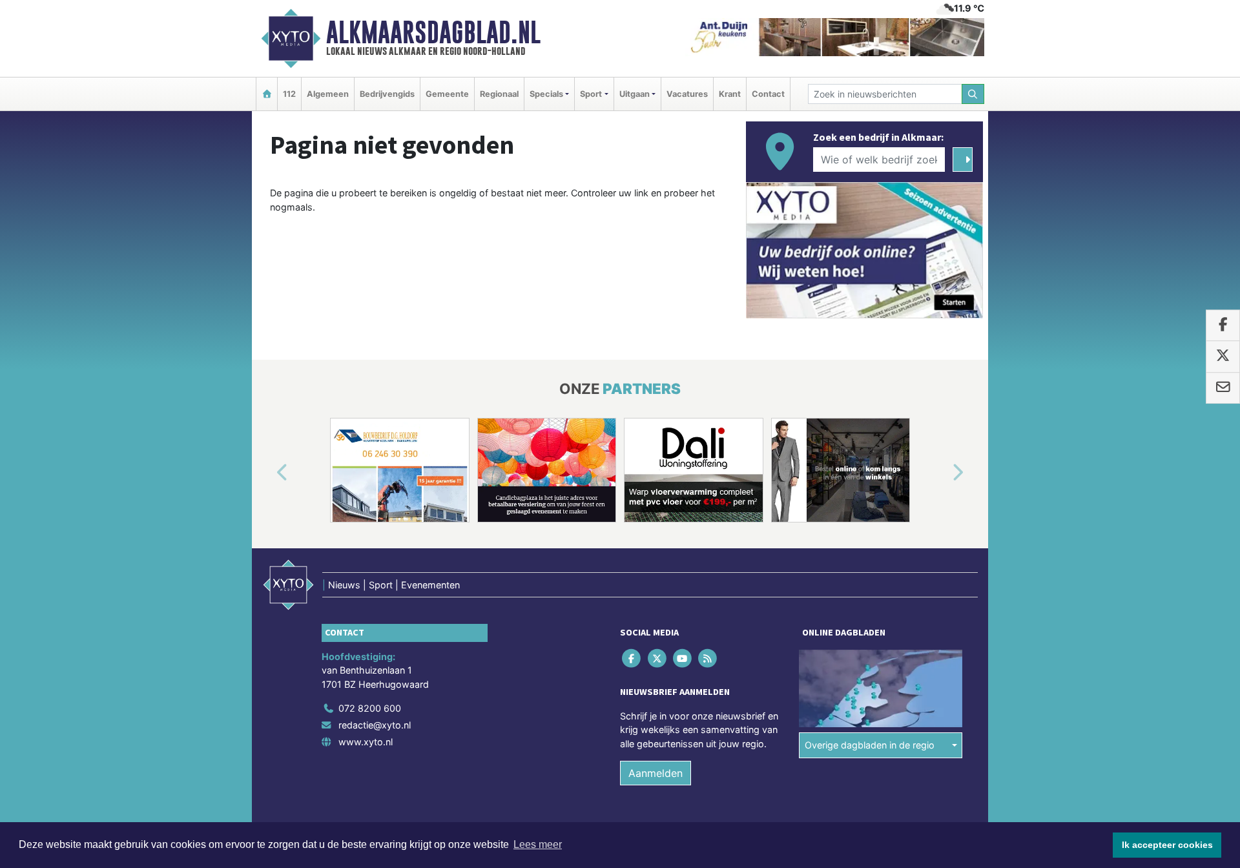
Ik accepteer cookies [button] (1167, 845)
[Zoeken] (973, 94)
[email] (1222, 388)
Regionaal (499, 94)
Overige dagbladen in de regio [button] (870, 744)
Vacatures (687, 94)
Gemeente (447, 94)
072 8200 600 (369, 708)
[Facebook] (632, 657)
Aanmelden (655, 773)
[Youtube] (683, 657)
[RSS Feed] (708, 657)
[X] (657, 657)
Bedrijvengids (387, 94)
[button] (267, 473)
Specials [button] (546, 94)
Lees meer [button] (537, 844)
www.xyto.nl (365, 741)
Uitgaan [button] (634, 94)
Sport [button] (591, 94)
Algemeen (328, 94)
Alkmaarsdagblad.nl (433, 32)
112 (289, 94)
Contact (768, 94)
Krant (730, 94)
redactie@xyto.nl (374, 724)
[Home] (266, 94)
